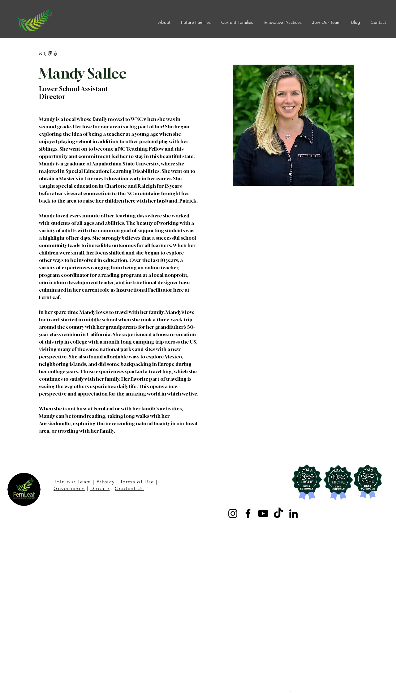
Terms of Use (137, 482)
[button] (164, 22)
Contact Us (129, 488)
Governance (69, 488)
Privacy (106, 482)
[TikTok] (278, 513)
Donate (100, 488)
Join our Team (72, 482)
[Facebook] (248, 513)
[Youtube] (263, 513)
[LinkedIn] (293, 513)
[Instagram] (233, 513)
